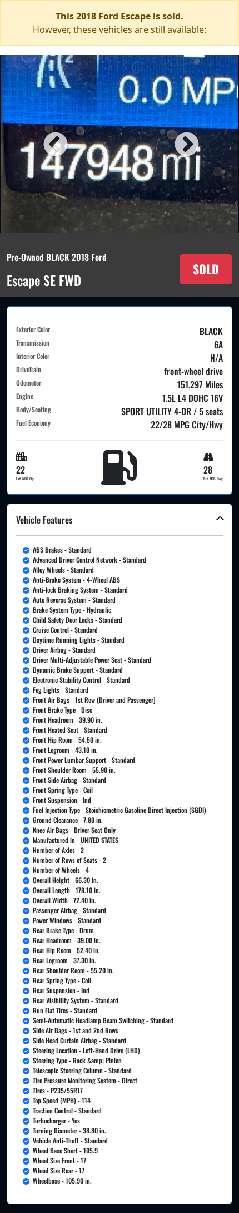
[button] (119, 854)
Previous (54, 143)
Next (185, 143)
